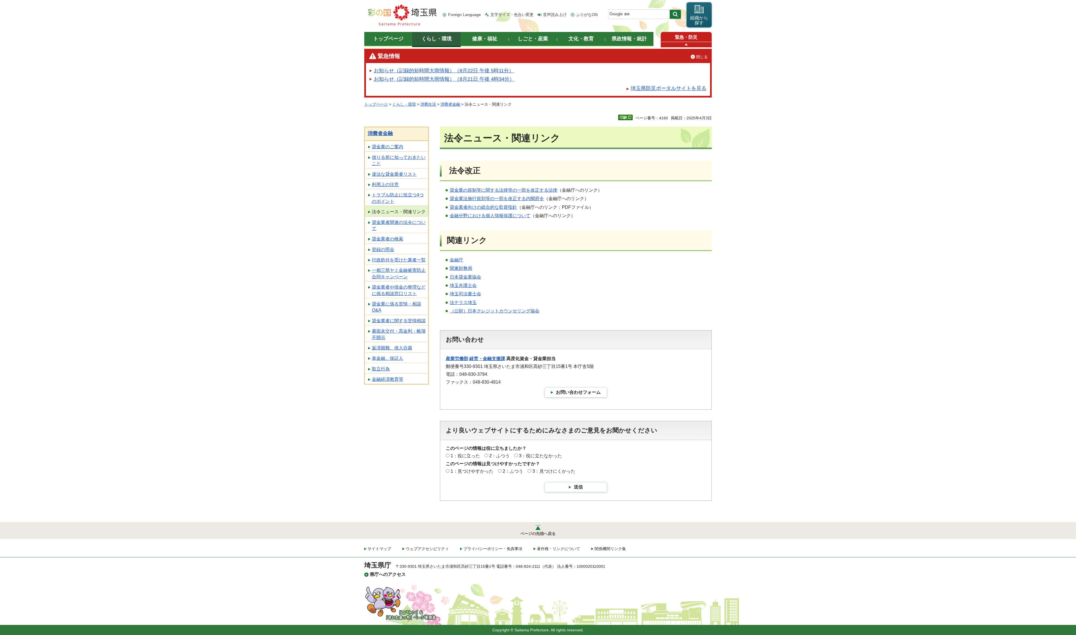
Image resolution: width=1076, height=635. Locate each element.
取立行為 (381, 369)
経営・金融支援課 (487, 358)
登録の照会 (383, 249)
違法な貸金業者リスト (394, 174)
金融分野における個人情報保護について (490, 215)
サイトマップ (379, 548)
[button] (686, 44)
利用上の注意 (385, 184)
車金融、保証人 (387, 358)
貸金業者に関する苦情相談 (399, 320)
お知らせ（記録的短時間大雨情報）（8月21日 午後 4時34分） (444, 79)
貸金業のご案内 (387, 146)
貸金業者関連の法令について (399, 225)
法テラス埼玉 (463, 302)
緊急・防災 (686, 37)
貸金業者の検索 (387, 239)
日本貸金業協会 (465, 277)
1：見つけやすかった (472, 471)
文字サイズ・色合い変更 (512, 14)
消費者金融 (450, 104)
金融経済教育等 (387, 379)
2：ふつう (499, 455)
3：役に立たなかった (540, 455)
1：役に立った (465, 455)
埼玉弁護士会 (463, 285)
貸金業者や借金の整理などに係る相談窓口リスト (399, 290)
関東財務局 (461, 268)
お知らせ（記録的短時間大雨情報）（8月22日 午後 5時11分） (444, 70)
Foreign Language (464, 14)
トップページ (376, 104)
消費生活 (428, 104)
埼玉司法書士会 (465, 293)
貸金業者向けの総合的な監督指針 (483, 207)
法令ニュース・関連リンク (399, 211)
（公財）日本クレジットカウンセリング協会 (494, 311)
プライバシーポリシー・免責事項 (492, 548)
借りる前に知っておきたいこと (399, 160)
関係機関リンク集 (610, 548)
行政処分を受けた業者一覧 (399, 260)
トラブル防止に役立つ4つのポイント (398, 198)
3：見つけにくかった (553, 471)
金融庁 (456, 260)
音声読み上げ (555, 14)
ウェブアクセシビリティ (427, 548)
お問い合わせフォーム (578, 392)
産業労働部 (457, 358)
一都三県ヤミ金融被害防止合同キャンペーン (399, 273)
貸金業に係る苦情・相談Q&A (396, 307)
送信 (578, 487)
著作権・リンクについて (558, 548)
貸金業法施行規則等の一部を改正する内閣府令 (497, 198)
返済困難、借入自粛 (392, 348)
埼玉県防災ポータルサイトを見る (668, 88)
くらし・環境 (404, 104)
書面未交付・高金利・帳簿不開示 (399, 334)
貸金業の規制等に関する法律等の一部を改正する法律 (503, 190)
